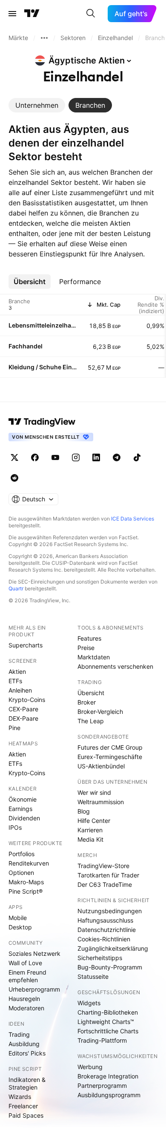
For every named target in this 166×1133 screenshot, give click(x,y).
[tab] (37, 105)
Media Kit (90, 839)
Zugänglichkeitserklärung (112, 948)
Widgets (88, 1002)
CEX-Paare (23, 709)
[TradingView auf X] (14, 457)
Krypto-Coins (27, 699)
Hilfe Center (93, 820)
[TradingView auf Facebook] (35, 457)
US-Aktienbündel (101, 766)
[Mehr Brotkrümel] (44, 38)
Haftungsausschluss (105, 920)
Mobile (18, 917)
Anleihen (20, 690)
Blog (83, 811)
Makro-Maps (26, 882)
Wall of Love (25, 962)
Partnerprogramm (102, 1085)
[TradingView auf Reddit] (14, 478)
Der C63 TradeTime (104, 884)
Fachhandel (26, 346)
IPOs (15, 827)
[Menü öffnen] (12, 13)
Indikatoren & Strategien (27, 1083)
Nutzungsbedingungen (109, 910)
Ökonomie (23, 799)
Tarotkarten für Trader (108, 875)
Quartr (16, 588)
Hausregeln (24, 998)
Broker (86, 702)
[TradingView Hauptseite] (32, 14)
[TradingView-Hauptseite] (42, 422)
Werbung (90, 1066)
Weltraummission (100, 801)
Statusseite (93, 976)
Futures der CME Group (110, 747)
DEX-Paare (23, 718)
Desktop (20, 927)
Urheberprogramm (34, 989)
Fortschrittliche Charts (107, 1031)
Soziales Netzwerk (34, 953)
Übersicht (90, 692)
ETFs (15, 680)
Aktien (17, 671)
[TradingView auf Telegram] (117, 457)
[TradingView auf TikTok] (137, 457)
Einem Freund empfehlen (27, 976)
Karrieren (90, 830)
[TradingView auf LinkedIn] (96, 457)
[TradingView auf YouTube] (55, 457)
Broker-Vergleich (100, 711)
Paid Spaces (26, 1115)
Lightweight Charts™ (105, 1021)
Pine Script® (26, 891)
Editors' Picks (27, 1053)
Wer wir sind (94, 792)
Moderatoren (26, 1008)
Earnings (20, 808)
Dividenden (24, 818)
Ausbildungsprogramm (108, 1094)
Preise (85, 647)
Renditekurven (29, 863)
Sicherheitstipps (99, 957)
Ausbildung (24, 1043)
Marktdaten (93, 657)
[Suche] (90, 13)
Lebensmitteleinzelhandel (43, 325)
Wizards (20, 1096)
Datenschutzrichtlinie (106, 929)
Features (89, 638)
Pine (14, 727)
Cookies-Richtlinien (103, 939)
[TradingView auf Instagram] (76, 457)
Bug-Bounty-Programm (109, 967)
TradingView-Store (103, 865)
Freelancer (23, 1106)
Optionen (21, 872)
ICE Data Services (132, 518)
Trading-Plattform (102, 1040)
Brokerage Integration (107, 1076)
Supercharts (26, 645)
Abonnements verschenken (115, 666)
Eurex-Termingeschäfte (109, 756)
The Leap (90, 721)
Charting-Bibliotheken (107, 1012)
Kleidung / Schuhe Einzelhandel (43, 367)
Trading (19, 1034)
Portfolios (21, 853)
